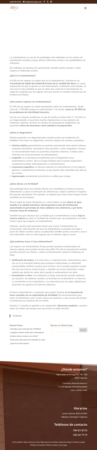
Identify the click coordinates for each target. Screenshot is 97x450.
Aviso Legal (63, 445)
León (38, 442)
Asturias (31, 442)
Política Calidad (79, 442)
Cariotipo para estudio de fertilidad (25, 329)
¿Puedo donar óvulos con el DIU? (24, 336)
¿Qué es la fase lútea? (19, 343)
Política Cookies (52, 445)
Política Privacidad (37, 445)
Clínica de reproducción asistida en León (27, 340)
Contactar (17, 315)
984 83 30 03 (16, 2)
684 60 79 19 (80, 434)
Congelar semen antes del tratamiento (27, 332)
